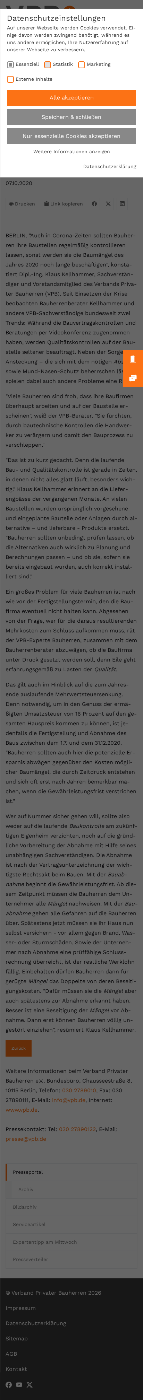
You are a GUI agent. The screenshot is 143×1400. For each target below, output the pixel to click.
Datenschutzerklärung (109, 166)
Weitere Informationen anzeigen (71, 151)
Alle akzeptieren (72, 97)
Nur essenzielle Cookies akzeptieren (71, 136)
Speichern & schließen (71, 117)
